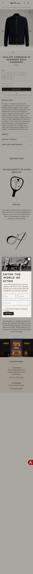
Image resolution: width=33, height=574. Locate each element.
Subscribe (8, 313)
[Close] (29, 259)
